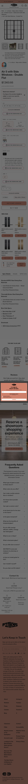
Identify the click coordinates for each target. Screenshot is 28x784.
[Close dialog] (26, 383)
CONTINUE (14, 399)
